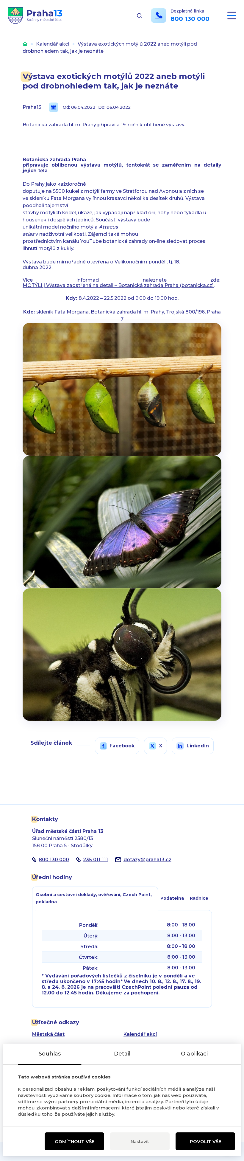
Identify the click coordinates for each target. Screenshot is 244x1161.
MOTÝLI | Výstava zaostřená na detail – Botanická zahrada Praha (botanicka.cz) (118, 285)
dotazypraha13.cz (147, 859)
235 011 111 (95, 859)
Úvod (25, 44)
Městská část (48, 1034)
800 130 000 (190, 18)
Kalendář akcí (52, 44)
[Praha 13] (35, 15)
